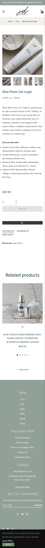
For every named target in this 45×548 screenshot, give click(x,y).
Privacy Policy (22, 442)
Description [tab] (8, 231)
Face (17, 21)
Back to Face (24, 370)
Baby (22, 413)
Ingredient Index (22, 457)
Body (22, 409)
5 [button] (27, 355)
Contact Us (22, 452)
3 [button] (22, 355)
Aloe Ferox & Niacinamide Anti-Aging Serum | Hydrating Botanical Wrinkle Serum (22, 338)
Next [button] (41, 81)
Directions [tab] (7, 235)
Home (10, 21)
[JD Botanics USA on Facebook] (18, 514)
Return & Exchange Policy (22, 447)
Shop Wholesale (22, 437)
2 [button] (20, 355)
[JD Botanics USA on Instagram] (27, 514)
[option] (22, 319)
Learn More (7, 540)
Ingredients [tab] (23, 231)
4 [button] (25, 355)
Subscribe (38, 505)
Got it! (8, 544)
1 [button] (17, 355)
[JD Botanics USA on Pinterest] (22, 514)
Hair (22, 404)
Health (23, 418)
